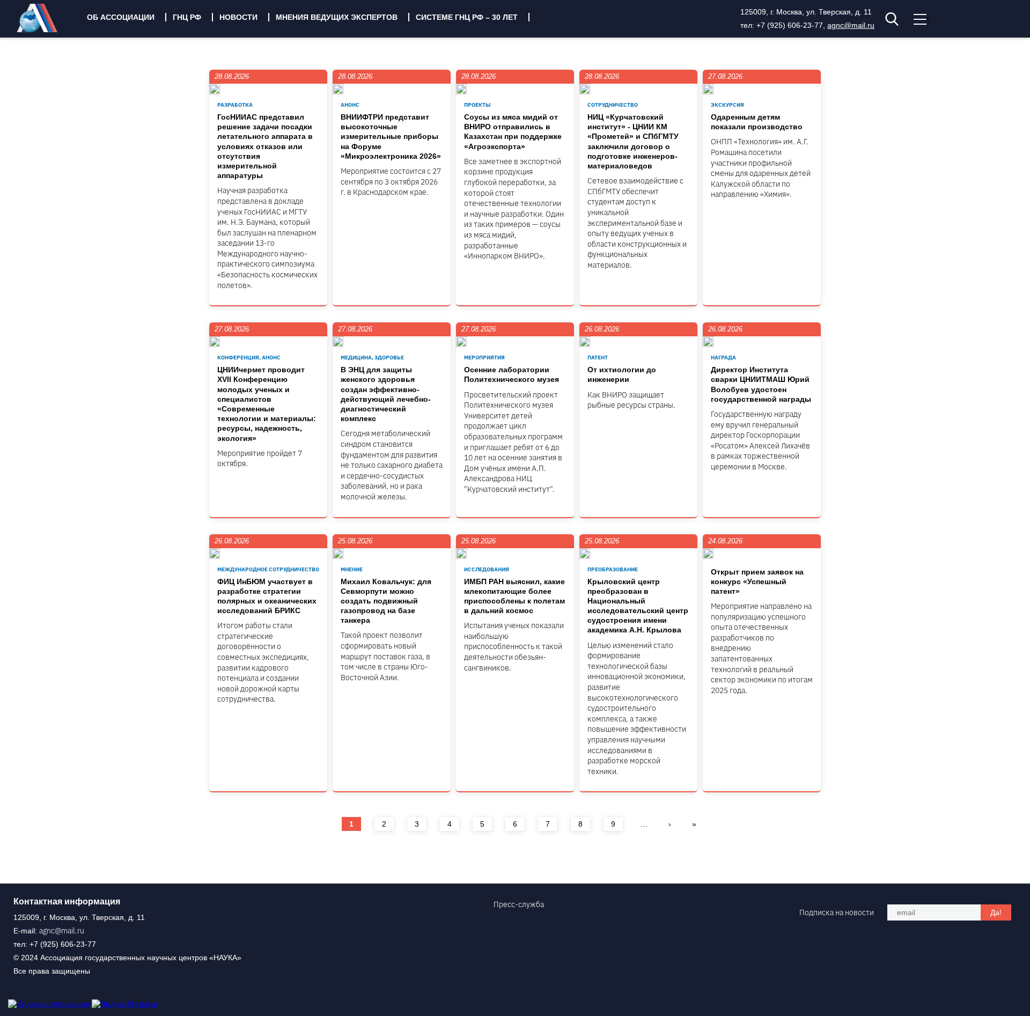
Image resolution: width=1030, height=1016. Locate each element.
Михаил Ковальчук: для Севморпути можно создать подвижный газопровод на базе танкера (386, 601)
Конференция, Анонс (249, 357)
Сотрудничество (612, 104)
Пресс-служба (519, 904)
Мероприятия (484, 357)
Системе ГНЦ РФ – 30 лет (467, 17)
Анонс (350, 104)
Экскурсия (727, 104)
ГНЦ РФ (187, 17)
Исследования (486, 569)
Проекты (477, 104)
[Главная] (45, 29)
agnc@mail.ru (850, 25)
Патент (597, 357)
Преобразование (612, 569)
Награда (723, 357)
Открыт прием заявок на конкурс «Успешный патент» (757, 581)
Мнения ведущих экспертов (337, 17)
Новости (238, 17)
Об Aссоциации (120, 17)
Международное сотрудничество (268, 569)
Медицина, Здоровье (372, 357)
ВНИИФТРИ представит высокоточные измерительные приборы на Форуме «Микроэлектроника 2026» (391, 136)
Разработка (235, 104)
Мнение (352, 569)
